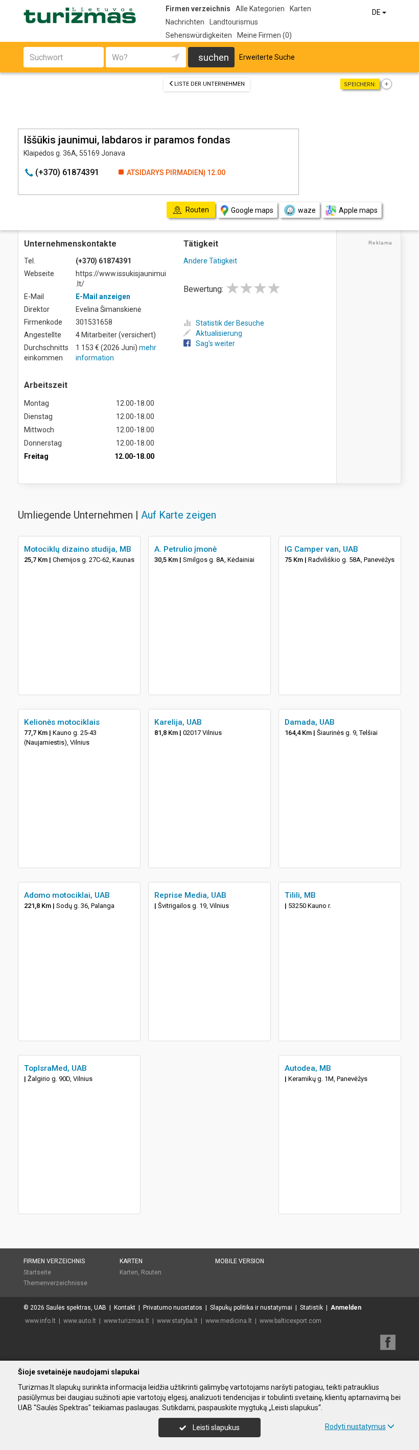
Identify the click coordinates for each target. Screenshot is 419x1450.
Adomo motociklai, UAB (67, 895)
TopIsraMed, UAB (55, 1068)
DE (377, 12)
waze (307, 210)
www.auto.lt (79, 1320)
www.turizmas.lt (126, 1320)
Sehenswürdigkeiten (199, 35)
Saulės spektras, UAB (76, 1307)
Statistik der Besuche (230, 323)
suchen (213, 57)
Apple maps (358, 210)
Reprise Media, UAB (190, 895)
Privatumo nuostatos (172, 1307)
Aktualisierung (219, 333)
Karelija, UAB (178, 722)
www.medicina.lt (228, 1320)
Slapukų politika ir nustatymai (251, 1307)
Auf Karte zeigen (178, 515)
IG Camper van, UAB (321, 549)
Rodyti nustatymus (355, 1426)
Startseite (37, 1272)
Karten (300, 9)
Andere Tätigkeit (210, 261)
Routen (151, 1272)
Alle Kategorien (260, 9)
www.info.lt (40, 1320)
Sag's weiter (215, 343)
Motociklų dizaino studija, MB (77, 549)
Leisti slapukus (215, 1427)
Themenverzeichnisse (55, 1283)
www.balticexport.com (290, 1320)
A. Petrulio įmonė (185, 549)
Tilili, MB (300, 895)
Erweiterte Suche (267, 57)
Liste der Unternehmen (209, 84)
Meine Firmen (264, 35)
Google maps (252, 210)
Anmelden (346, 1307)
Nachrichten (185, 22)
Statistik (311, 1307)
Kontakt (124, 1307)
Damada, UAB (310, 722)
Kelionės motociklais (62, 722)
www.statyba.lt (177, 1320)
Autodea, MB (308, 1068)
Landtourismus (234, 22)
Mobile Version (239, 1261)
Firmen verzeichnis (198, 9)
